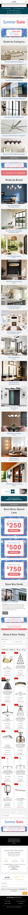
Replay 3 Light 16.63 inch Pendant (7, 721)
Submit (24, 893)
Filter (3, 646)
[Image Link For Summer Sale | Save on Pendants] (14, 71)
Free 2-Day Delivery (8, 723)
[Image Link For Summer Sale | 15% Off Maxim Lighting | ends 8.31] (14, 244)
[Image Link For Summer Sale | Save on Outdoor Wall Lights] (14, 89)
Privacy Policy (7, 901)
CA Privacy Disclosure (20, 901)
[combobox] (14, 5)
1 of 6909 (12, 812)
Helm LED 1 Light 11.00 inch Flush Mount (7, 748)
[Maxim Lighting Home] (14, 2)
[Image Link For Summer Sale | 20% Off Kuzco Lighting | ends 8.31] (14, 421)
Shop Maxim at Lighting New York (19, 877)
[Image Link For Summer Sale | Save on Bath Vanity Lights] (14, 145)
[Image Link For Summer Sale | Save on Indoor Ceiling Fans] (14, 126)
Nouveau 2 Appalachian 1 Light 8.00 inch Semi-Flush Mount (7, 693)
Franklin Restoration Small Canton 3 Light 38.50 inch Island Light (7, 773)
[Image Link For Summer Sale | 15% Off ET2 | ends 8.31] (14, 396)
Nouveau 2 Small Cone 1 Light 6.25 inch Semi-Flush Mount (20, 720)
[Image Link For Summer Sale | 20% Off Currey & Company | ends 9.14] (14, 269)
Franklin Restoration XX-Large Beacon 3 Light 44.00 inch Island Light (20, 773)
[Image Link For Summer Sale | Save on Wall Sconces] (14, 108)
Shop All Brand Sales (14, 504)
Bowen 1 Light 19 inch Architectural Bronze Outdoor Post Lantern (7, 799)
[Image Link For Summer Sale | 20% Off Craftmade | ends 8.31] (14, 345)
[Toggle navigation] (2, 2)
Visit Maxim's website (19, 879)
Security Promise (7, 903)
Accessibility (20, 903)
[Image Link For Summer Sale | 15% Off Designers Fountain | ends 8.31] (14, 472)
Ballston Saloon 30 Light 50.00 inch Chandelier (20, 668)
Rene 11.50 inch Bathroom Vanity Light (7, 668)
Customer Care (4, 886)
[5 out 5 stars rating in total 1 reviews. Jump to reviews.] (8, 805)
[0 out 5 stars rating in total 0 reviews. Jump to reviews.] (7, 673)
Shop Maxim (4, 883)
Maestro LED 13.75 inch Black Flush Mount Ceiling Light (20, 694)
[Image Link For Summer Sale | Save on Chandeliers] (14, 52)
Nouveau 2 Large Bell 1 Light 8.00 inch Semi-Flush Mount (20, 746)
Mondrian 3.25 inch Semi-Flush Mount (20, 800)
